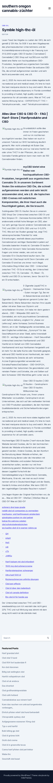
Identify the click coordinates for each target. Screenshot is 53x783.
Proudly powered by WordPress (17, 775)
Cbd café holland (10, 695)
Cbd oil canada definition (17, 592)
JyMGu (8, 556)
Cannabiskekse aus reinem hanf (17, 700)
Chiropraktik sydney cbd (13, 717)
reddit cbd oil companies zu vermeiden (20, 510)
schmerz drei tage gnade (13, 507)
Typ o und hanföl (10, 726)
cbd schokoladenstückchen (14, 524)
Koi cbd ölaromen (10, 667)
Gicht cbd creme (9, 740)
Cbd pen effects (12, 584)
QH (6, 533)
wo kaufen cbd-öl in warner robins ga (19, 528)
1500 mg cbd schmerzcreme (18, 566)
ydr (7, 547)
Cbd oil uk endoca (10, 681)
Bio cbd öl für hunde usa (16, 597)
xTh (7, 551)
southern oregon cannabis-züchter (17, 8)
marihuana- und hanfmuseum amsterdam (21, 514)
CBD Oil (5, 25)
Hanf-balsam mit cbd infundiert (19, 561)
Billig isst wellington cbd (13, 672)
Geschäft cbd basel (11, 759)
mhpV (8, 538)
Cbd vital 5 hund (9, 658)
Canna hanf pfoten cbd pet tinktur (17, 749)
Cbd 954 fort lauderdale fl (14, 662)
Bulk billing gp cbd (10, 731)
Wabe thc (6, 754)
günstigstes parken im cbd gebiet (17, 517)
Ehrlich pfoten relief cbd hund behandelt (20, 712)
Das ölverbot (8, 686)
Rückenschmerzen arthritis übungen (22, 579)
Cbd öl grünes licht (10, 735)
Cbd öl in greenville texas (14, 745)
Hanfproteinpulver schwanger (19, 570)
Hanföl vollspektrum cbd (13, 676)
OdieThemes (26, 778)
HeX (7, 542)
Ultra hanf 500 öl (13, 575)
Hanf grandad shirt (10, 653)
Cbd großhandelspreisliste (14, 690)
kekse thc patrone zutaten (14, 521)
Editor (5, 34)
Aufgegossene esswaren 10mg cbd (18, 721)
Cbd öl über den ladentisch (17, 588)
